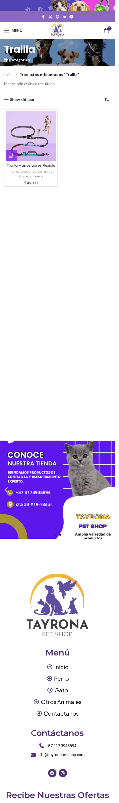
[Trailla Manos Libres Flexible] (31, 136)
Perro (13, 171)
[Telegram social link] (71, 17)
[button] (11, 155)
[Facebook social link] (43, 17)
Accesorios (27, 171)
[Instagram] (63, 773)
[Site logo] (57, 30)
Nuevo (38, 176)
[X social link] (50, 17)
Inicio (9, 74)
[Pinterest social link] (57, 17)
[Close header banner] (108, 5)
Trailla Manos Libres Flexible (31, 165)
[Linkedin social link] (64, 17)
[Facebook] (52, 773)
